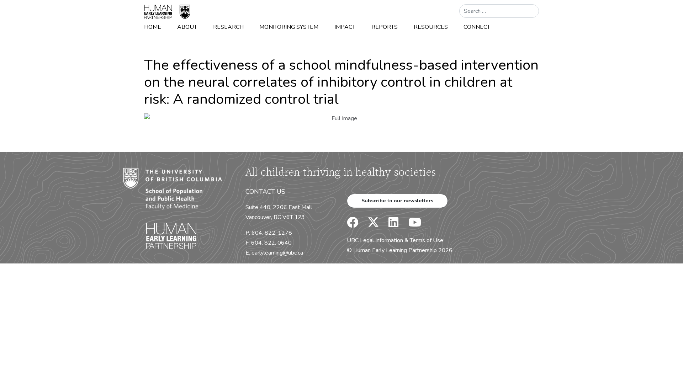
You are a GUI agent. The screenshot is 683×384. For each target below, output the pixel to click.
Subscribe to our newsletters (397, 200)
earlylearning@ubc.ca (277, 253)
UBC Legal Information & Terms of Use (395, 240)
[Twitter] (370, 225)
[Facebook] (352, 225)
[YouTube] (410, 225)
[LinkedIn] (389, 225)
